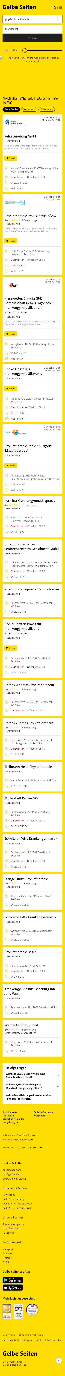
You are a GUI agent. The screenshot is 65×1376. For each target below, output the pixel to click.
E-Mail (12, 158)
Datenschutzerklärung (31, 1335)
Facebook (8, 1253)
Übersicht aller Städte (14, 1178)
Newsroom (9, 1194)
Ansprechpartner (12, 1169)
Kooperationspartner (14, 1224)
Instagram (8, 1249)
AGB (38, 1340)
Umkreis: (10, 50)
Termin (12, 648)
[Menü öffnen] (60, 7)
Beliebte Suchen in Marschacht (43, 1114)
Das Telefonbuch (11, 1228)
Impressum (9, 1335)
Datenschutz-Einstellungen (17, 1340)
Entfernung (47, 109)
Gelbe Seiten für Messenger (17, 1203)
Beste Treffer (11, 109)
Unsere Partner (13, 1217)
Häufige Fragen (11, 1174)
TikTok (6, 1262)
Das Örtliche (9, 1233)
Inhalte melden (53, 1340)
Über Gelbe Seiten (15, 1188)
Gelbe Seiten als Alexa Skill (17, 1208)
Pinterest (7, 1257)
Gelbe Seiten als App (13, 1199)
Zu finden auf (12, 1242)
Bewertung (29, 109)
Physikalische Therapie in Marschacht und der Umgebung (13, 1117)
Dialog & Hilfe (12, 1163)
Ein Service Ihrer (15, 1363)
